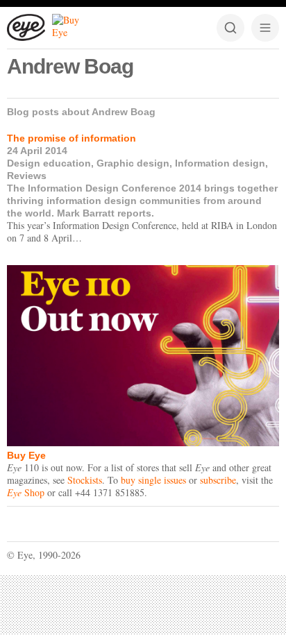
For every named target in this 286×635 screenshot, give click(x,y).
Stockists (84, 479)
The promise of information (71, 138)
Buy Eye (26, 455)
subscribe (218, 479)
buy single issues (153, 479)
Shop (25, 492)
